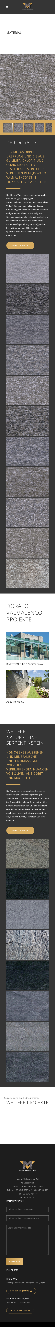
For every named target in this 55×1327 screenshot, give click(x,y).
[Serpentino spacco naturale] (27, 945)
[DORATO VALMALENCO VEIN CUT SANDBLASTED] (27, 268)
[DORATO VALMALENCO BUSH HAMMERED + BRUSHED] (27, 512)
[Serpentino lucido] (27, 884)
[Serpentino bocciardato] (27, 853)
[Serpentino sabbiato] (27, 914)
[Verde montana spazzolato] (27, 1067)
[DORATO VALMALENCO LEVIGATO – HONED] (27, 451)
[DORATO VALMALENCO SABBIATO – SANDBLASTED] (27, 390)
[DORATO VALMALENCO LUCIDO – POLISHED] (27, 421)
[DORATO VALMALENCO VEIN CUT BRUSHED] (27, 329)
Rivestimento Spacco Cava (24, 664)
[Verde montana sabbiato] (27, 1036)
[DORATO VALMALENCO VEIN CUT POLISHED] (27, 299)
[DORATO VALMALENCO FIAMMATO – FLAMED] (27, 482)
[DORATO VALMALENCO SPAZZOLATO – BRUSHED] (27, 360)
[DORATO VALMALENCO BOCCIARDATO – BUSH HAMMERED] (27, 543)
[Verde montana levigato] (27, 1006)
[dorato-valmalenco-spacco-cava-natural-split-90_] (27, 573)
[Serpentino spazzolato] (27, 975)
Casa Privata (15, 702)
